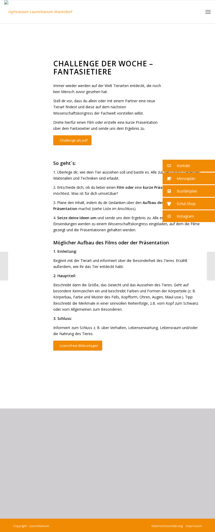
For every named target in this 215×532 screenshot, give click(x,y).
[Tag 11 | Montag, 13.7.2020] (211, 266)
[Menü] (208, 12)
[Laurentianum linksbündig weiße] (38, 11)
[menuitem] (208, 12)
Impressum (193, 526)
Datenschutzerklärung (168, 526)
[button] (189, 166)
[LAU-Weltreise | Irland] (4, 266)
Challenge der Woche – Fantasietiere (49, 38)
